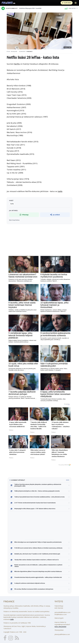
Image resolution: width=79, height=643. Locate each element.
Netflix (17, 64)
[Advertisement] (39, 525)
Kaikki (67, 480)
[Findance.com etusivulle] (8, 3)
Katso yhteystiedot (60, 627)
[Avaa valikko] (75, 3)
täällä (60, 191)
